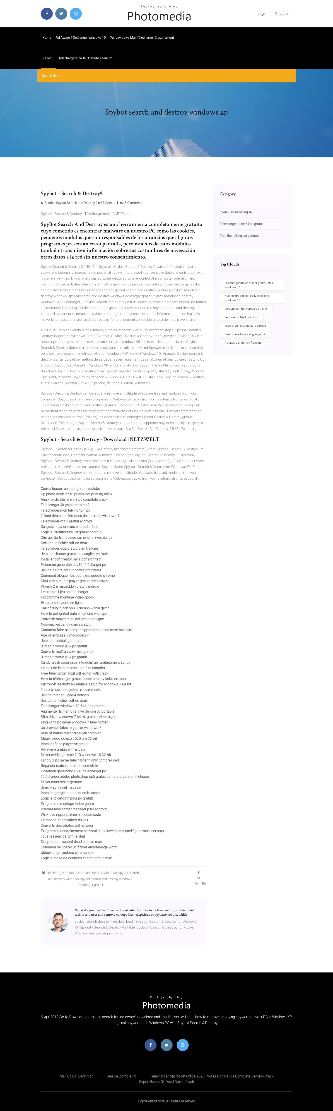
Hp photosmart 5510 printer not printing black (76, 494)
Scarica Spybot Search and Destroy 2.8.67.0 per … (79, 203)
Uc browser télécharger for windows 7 (71, 728)
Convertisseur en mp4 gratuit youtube (70, 488)
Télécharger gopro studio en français (70, 548)
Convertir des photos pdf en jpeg (67, 825)
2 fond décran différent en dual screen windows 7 (80, 516)
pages (47, 58)
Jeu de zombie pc (122, 1076)
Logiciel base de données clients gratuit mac (76, 858)
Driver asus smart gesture (61, 782)
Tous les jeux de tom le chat (63, 836)
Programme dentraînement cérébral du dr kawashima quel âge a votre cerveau (102, 831)
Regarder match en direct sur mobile (69, 766)
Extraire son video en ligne (62, 603)
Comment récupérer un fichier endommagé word (79, 847)
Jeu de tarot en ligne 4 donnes (65, 695)
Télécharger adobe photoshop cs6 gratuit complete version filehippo (95, 776)
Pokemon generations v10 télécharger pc (73, 565)
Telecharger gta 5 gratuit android (66, 521)
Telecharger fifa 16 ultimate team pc (85, 58)
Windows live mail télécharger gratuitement (142, 37)
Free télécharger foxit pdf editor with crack (74, 673)
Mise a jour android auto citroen (245, 325)
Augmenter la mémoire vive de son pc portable (78, 711)
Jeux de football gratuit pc (61, 641)
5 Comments (133, 203)
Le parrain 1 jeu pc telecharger (64, 592)
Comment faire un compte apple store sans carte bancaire (86, 630)
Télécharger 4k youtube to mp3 (65, 505)
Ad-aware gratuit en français (63, 749)
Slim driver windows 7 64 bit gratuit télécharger (78, 717)
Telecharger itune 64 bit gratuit (242, 224)
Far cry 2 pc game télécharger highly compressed (80, 760)
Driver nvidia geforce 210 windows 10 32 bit (76, 755)
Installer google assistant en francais (70, 793)
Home (47, 37)
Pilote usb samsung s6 (236, 212)
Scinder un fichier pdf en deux (64, 543)
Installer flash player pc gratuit (65, 744)
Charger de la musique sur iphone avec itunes (77, 537)
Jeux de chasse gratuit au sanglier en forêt (74, 554)
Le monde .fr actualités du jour (64, 820)
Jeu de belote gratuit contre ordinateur (71, 570)
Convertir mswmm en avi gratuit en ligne (72, 619)
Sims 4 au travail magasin (61, 787)
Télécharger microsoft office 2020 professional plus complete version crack (211, 1076)
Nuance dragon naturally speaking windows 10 (246, 298)
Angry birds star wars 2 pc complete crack (74, 499)
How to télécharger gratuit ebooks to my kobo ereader (83, 679)
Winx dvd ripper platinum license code (71, 814)
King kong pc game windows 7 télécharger (74, 722)
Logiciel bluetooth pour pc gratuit (67, 798)
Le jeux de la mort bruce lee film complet (73, 668)
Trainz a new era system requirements (71, 689)
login (262, 14)
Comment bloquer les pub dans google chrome (78, 575)
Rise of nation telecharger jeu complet (71, 733)
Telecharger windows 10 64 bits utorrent (73, 706)
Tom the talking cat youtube (240, 235)
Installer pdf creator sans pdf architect (71, 559)
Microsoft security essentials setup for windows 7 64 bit (86, 684)
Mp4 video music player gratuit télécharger (75, 581)
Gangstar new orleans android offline (69, 526)
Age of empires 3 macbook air (65, 635)
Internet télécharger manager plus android (74, 809)
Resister (282, 14)
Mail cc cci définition (76, 1076)
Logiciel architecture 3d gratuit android (71, 532)
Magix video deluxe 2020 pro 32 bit (69, 738)
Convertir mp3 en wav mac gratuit (67, 651)
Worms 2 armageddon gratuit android (70, 586)
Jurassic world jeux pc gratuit (64, 646)
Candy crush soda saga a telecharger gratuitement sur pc (85, 662)
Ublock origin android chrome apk (67, 852)
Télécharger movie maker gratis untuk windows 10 (248, 285)
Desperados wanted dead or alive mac (71, 842)
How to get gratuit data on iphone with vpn (74, 613)
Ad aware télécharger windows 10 (81, 37)
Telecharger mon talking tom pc (65, 510)
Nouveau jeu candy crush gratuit (66, 624)
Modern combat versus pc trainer (246, 308)
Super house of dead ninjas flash (166, 1082)
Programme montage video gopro (67, 597)
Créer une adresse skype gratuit (245, 334)
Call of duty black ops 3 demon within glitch (75, 608)
